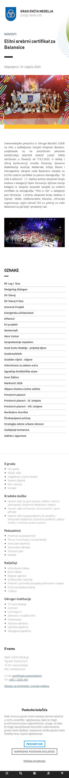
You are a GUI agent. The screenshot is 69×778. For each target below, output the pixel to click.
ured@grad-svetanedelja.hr (27, 675)
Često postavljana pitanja (21, 587)
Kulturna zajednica (18, 623)
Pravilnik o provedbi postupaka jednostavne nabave (36, 583)
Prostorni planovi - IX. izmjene (22, 400)
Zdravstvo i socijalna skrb (21, 615)
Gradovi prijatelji (16, 480)
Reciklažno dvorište (16, 412)
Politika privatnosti (34, 761)
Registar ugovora (17, 575)
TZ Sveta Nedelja (17, 604)
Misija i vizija (14, 472)
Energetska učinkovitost (19, 313)
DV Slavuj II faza (13, 301)
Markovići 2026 (13, 383)
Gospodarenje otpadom (18, 342)
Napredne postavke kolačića (34, 751)
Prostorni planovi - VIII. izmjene (23, 406)
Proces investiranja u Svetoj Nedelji (27, 539)
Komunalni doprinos (19, 543)
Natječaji (10, 563)
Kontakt (12, 488)
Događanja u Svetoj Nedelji (22, 476)
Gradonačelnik (13, 353)
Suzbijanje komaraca (16, 429)
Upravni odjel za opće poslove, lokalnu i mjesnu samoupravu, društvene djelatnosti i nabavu (34, 503)
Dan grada (13, 469)
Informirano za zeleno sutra (21, 365)
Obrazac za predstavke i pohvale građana (26, 686)
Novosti (10, 34)
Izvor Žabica (11, 377)
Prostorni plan (15, 551)
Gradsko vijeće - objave (18, 359)
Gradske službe (15, 496)
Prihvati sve (34, 744)
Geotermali (11, 330)
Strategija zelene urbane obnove (24, 424)
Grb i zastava (15, 484)
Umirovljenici (15, 611)
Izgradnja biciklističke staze (20, 371)
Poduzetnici (12, 530)
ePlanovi (9, 318)
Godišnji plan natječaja (20, 579)
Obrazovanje (14, 619)
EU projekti (11, 324)
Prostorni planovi (14, 394)
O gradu (9, 464)
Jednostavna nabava (18, 568)
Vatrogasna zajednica (19, 631)
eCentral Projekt (14, 307)
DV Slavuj (10, 295)
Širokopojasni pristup (17, 418)
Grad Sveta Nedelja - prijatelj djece (25, 348)
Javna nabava (15, 572)
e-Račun (12, 591)
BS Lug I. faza (12, 283)
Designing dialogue (15, 289)
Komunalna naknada (19, 547)
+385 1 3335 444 (18, 679)
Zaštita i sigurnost (15, 435)
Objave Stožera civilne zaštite (22, 389)
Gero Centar (11, 336)
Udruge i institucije (17, 599)
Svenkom (13, 608)
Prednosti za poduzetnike (22, 535)
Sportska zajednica (18, 627)
